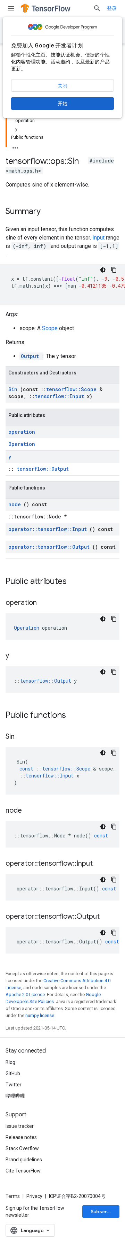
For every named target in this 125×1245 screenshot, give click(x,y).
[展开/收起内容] (15, 146)
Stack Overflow (22, 1148)
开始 (62, 103)
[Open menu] (11, 8)
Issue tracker (20, 1126)
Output (31, 356)
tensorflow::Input (61, 396)
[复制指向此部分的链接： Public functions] (75, 716)
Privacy (34, 1196)
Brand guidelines (24, 1159)
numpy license (39, 1015)
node (16, 504)
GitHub (13, 1073)
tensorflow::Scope (72, 389)
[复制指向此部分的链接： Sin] (23, 737)
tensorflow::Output (43, 468)
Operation (21, 444)
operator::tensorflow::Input (49, 529)
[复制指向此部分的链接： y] (18, 656)
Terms (13, 1196)
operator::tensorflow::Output (50, 547)
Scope (50, 328)
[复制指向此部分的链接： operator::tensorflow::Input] (101, 864)
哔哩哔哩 (15, 1096)
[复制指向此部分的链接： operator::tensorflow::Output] (108, 917)
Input (99, 237)
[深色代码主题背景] (102, 269)
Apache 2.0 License (25, 994)
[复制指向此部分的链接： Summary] (50, 212)
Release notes (21, 1137)
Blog (10, 1062)
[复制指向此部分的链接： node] (31, 811)
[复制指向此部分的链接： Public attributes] (76, 582)
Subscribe (103, 1211)
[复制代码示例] (113, 269)
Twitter (14, 1084)
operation (21, 431)
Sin (14, 389)
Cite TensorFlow (23, 1171)
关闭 (62, 86)
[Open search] (97, 8)
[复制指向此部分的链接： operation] (45, 603)
